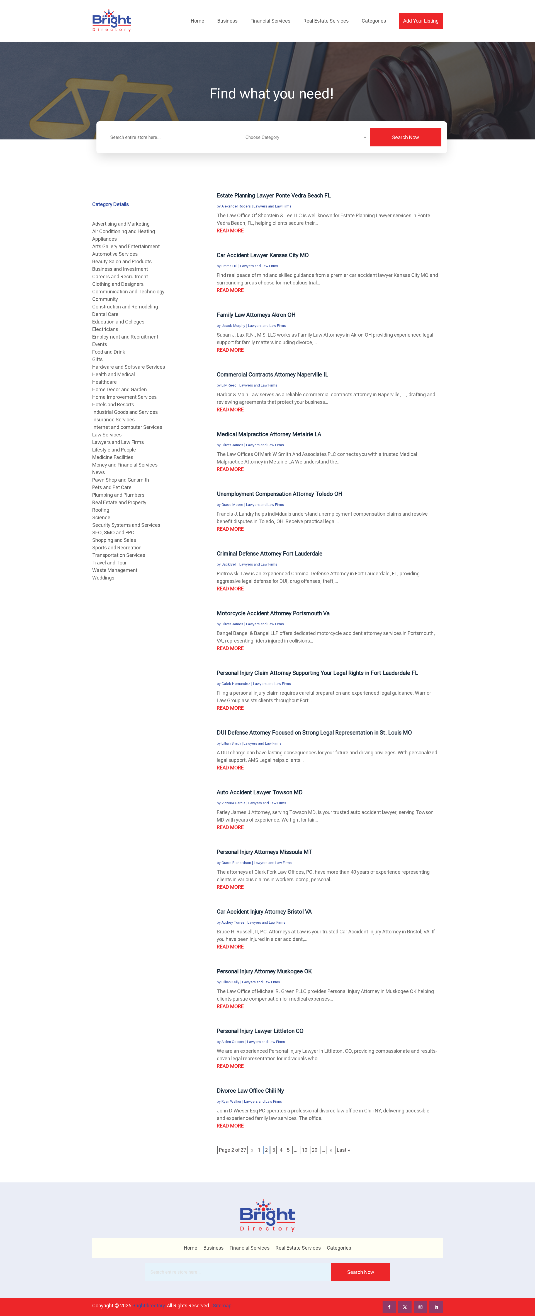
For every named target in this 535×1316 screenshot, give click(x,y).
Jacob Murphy (233, 325)
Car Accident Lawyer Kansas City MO (263, 255)
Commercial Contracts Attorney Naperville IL (272, 374)
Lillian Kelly (230, 982)
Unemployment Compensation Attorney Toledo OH (279, 494)
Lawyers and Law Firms (272, 206)
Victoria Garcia (233, 803)
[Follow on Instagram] (420, 1307)
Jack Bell (229, 564)
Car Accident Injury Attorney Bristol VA (264, 911)
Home (197, 21)
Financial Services (270, 21)
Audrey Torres (233, 922)
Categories (374, 21)
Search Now (405, 137)
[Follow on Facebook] (389, 1307)
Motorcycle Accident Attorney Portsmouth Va (273, 613)
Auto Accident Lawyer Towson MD (260, 792)
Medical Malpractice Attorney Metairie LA (269, 434)
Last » (343, 1150)
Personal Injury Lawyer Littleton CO (260, 1031)
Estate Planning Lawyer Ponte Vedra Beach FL (274, 195)
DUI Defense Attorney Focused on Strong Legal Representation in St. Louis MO (314, 732)
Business (227, 21)
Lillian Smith (231, 743)
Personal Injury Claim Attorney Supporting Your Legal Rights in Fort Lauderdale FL (317, 673)
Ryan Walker (231, 1101)
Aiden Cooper (233, 1042)
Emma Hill (229, 266)
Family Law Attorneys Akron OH (256, 315)
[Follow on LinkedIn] (436, 1307)
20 (314, 1150)
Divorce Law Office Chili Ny (250, 1090)
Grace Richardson (236, 863)
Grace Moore (232, 505)
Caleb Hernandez (236, 684)
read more (230, 230)
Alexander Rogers (236, 206)
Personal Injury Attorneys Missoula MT (264, 852)
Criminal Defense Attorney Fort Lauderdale (269, 553)
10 (304, 1150)
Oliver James (232, 445)
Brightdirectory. (149, 1305)
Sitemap (222, 1305)
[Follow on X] (405, 1307)
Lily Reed (229, 385)
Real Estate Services (326, 21)
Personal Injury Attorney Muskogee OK (264, 971)
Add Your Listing (421, 21)
